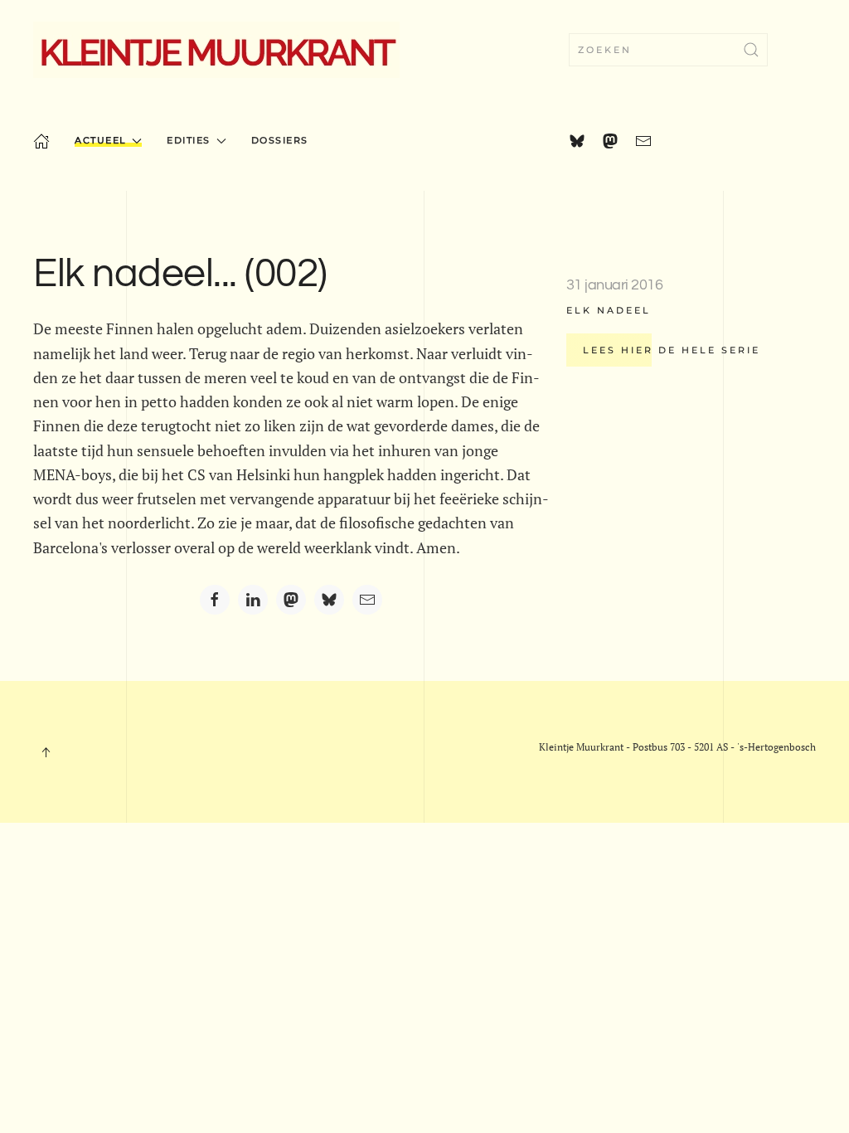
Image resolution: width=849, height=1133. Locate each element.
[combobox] (668, 49)
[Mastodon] (291, 600)
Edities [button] (189, 140)
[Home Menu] (41, 141)
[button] (45, 752)
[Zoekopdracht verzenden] (751, 49)
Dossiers (279, 140)
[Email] (367, 600)
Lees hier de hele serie (671, 350)
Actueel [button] (101, 140)
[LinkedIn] (253, 600)
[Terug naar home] (216, 50)
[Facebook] (215, 600)
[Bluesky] (329, 600)
